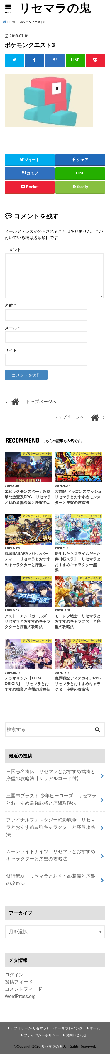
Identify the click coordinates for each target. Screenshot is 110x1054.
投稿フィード (19, 981)
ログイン (14, 974)
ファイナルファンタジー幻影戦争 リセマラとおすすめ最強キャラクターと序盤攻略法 (50, 827)
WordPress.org (20, 996)
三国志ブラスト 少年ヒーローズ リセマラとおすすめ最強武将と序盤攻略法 (51, 799)
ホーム (94, 1028)
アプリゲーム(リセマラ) (29, 1028)
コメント (13, 249)
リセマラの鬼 (55, 7)
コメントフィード (23, 989)
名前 (10, 305)
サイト (11, 350)
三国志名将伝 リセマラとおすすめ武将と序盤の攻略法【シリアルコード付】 (50, 775)
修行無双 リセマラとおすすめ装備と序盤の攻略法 (50, 879)
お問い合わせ (76, 1035)
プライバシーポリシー (41, 1035)
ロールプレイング (69, 1028)
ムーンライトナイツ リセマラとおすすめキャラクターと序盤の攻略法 (50, 855)
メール (12, 328)
